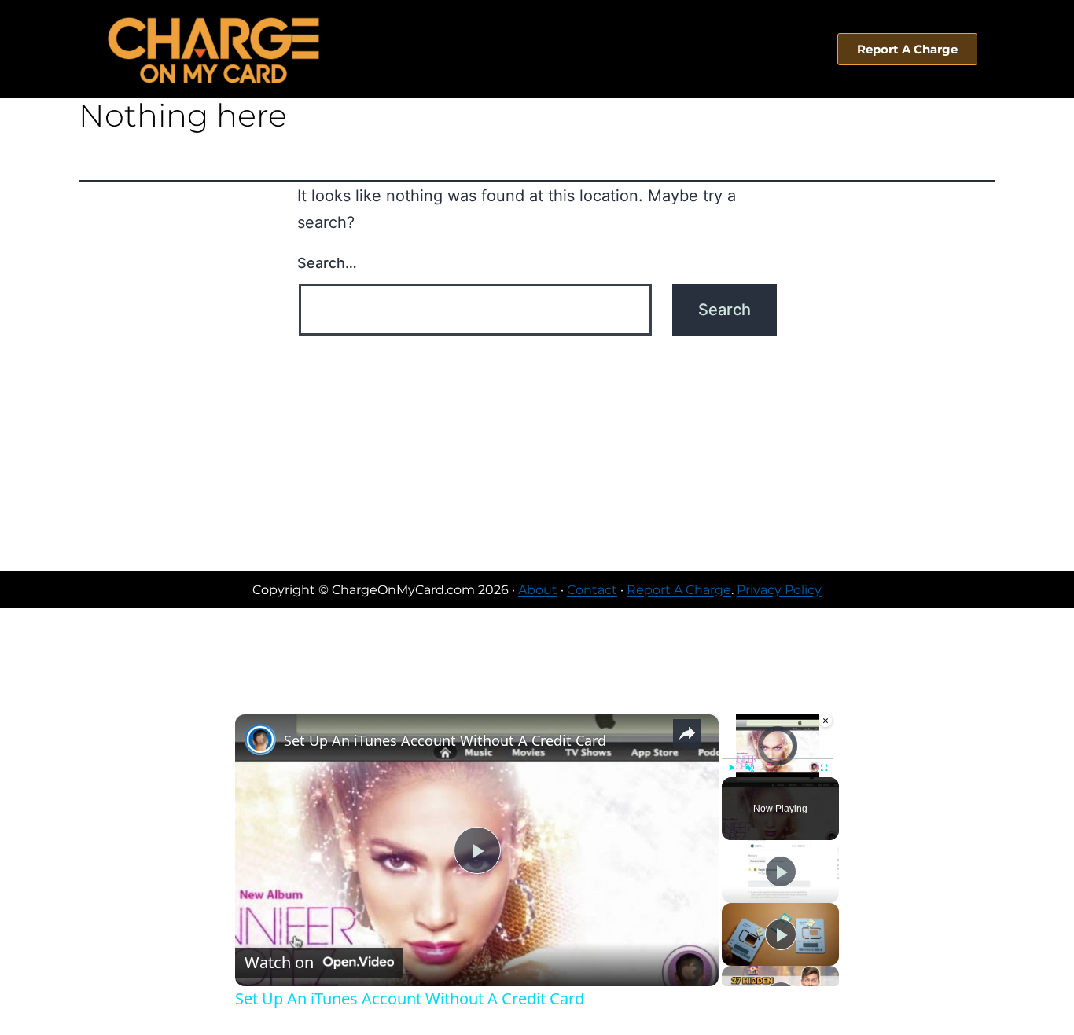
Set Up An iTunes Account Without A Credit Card (445, 740)
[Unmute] (750, 767)
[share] (687, 733)
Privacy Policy (779, 589)
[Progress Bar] (777, 758)
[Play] (731, 767)
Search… (327, 263)
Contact (592, 589)
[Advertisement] (537, 453)
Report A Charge (679, 589)
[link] (260, 739)
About (537, 589)
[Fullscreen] (824, 767)
